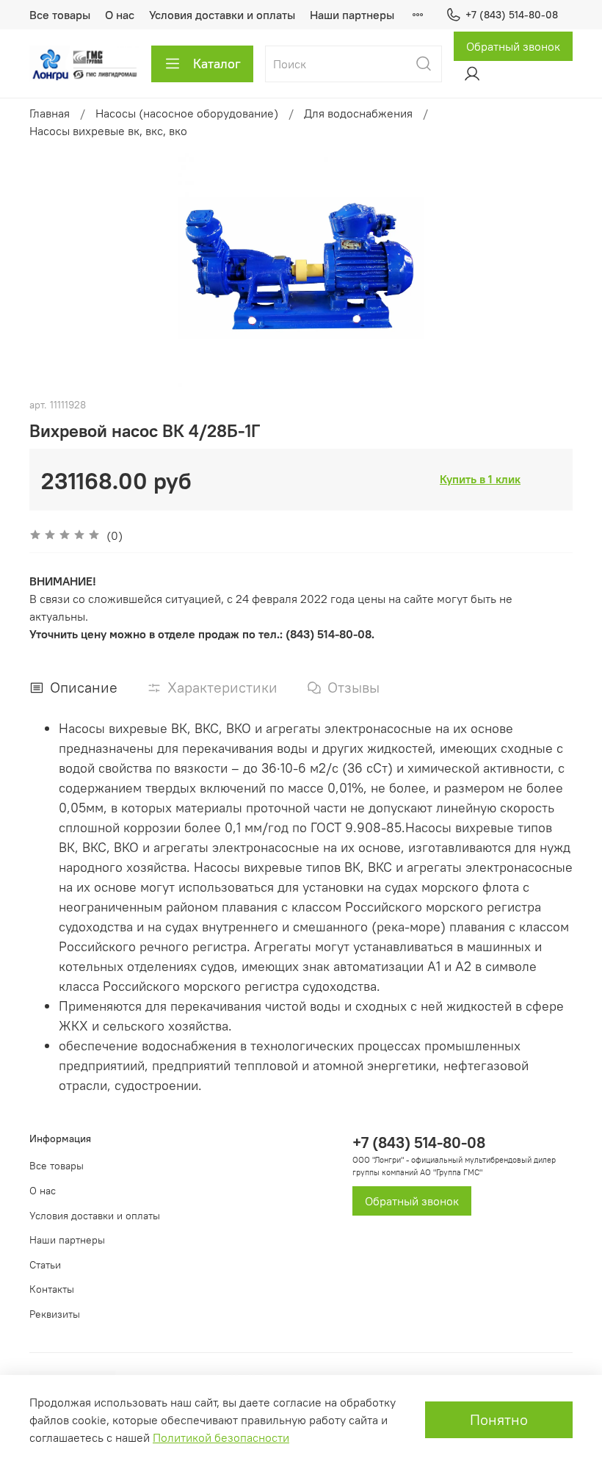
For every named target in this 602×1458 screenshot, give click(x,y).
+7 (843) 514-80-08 (511, 14)
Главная (49, 113)
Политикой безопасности (221, 1437)
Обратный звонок (513, 46)
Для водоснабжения (358, 113)
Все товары (59, 14)
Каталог (217, 63)
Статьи (45, 1264)
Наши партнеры (352, 14)
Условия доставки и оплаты (222, 14)
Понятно (499, 1419)
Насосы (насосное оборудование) (186, 113)
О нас (119, 14)
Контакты (51, 1289)
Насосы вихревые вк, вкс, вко (108, 130)
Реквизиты (54, 1314)
